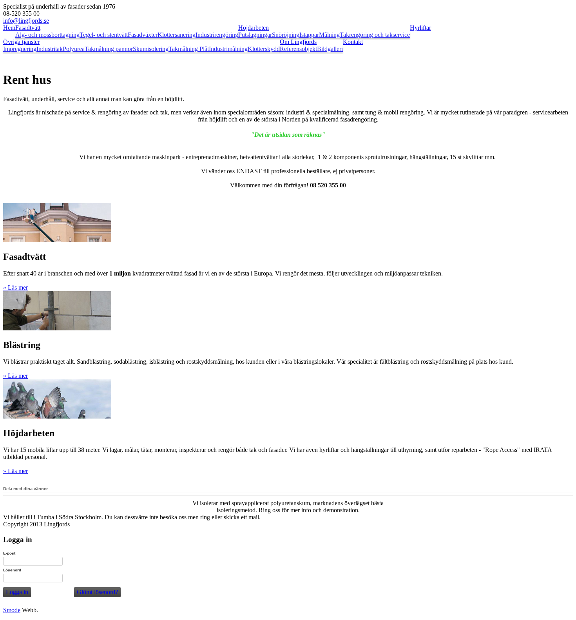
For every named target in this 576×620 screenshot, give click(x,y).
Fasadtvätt (27, 27)
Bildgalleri (330, 48)
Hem (9, 27)
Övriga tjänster (21, 41)
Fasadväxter (143, 34)
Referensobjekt (298, 48)
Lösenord (12, 570)
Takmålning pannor (109, 48)
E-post (9, 553)
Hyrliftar (420, 27)
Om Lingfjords (298, 41)
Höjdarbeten (253, 27)
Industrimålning (228, 48)
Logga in (17, 592)
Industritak (49, 48)
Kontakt (353, 41)
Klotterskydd (264, 48)
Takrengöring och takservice (375, 34)
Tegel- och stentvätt (104, 34)
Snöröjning (285, 34)
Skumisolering (150, 48)
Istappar (309, 34)
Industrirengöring (217, 34)
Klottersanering (177, 34)
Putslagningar (255, 34)
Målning (329, 34)
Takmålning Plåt (188, 48)
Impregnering (19, 48)
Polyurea (74, 48)
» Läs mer (15, 287)
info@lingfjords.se (26, 20)
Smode (11, 610)
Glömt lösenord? (97, 592)
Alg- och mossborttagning (47, 34)
